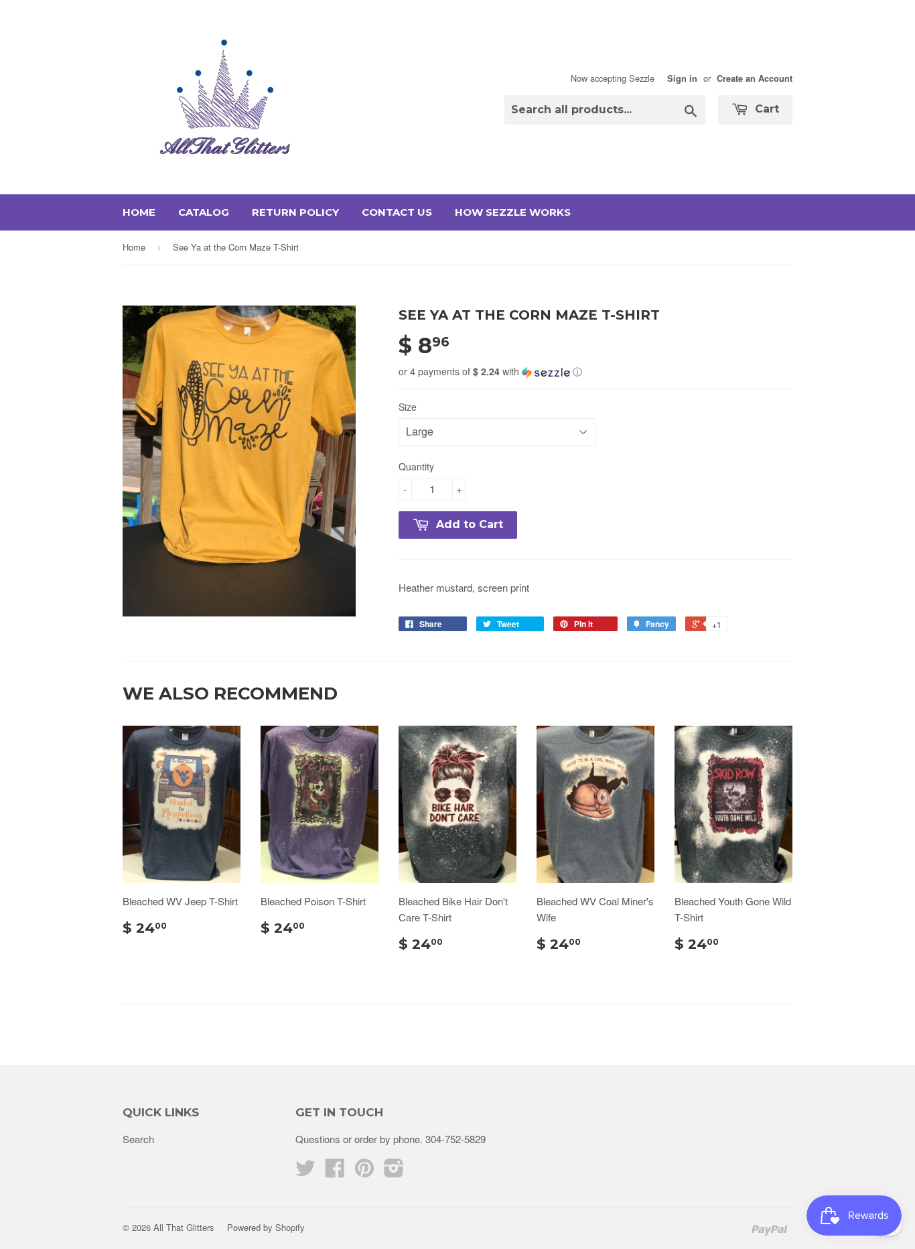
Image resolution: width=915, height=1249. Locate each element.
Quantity (416, 466)
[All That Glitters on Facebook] (335, 1172)
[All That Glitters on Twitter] (305, 1172)
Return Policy (295, 212)
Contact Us (397, 212)
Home (139, 212)
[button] (595, 372)
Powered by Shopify (266, 1227)
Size (408, 406)
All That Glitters (183, 1227)
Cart (765, 109)
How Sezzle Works (513, 212)
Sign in (682, 78)
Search (138, 1139)
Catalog (203, 212)
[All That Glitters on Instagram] (394, 1172)
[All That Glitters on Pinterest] (364, 1172)
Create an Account (754, 78)
